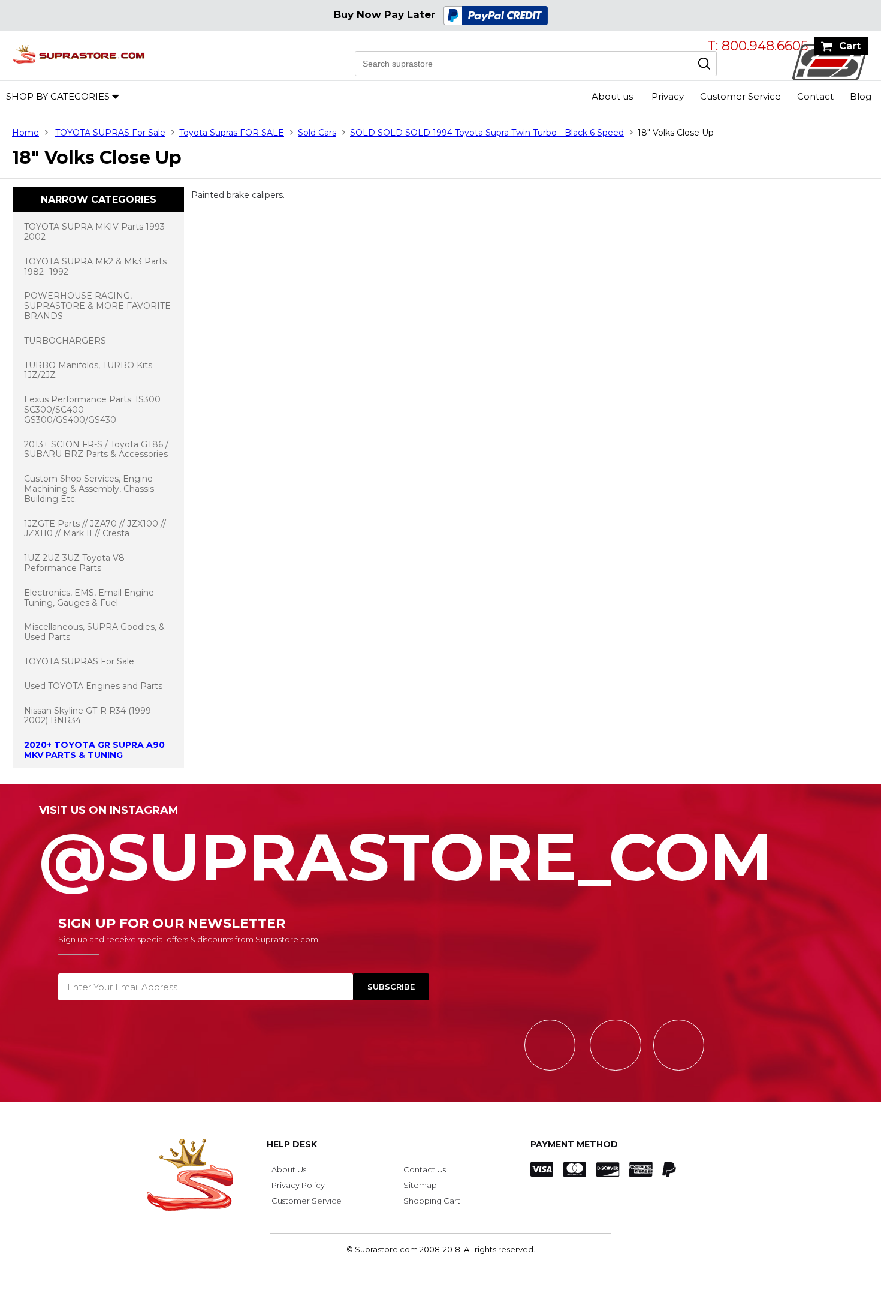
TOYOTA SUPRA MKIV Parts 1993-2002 (96, 231)
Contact (815, 96)
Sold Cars (317, 132)
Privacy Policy (298, 1185)
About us (612, 96)
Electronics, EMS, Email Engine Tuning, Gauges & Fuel (89, 597)
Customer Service (740, 96)
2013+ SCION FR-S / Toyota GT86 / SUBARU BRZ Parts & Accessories (96, 449)
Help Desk (292, 1144)
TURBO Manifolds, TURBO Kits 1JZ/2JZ (88, 370)
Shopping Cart (431, 1200)
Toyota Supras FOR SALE (231, 132)
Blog (860, 96)
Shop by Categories (58, 96)
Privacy (667, 96)
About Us (288, 1169)
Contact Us (424, 1169)
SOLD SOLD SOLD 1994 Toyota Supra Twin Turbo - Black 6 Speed (487, 132)
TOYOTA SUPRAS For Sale (110, 132)
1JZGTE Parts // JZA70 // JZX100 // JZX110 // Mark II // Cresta (95, 528)
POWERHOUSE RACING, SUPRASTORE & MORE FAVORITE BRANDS (97, 305)
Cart (850, 46)
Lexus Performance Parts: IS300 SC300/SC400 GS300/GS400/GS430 (92, 409)
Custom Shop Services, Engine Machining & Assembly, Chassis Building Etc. (89, 488)
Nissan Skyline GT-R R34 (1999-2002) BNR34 (89, 715)
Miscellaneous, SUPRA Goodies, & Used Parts (94, 631)
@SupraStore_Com (406, 850)
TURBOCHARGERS (65, 340)
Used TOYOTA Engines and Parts (93, 686)
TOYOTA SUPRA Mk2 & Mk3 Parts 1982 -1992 (95, 266)
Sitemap (420, 1185)
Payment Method (574, 1144)
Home (25, 132)
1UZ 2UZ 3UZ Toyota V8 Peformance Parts (74, 562)
